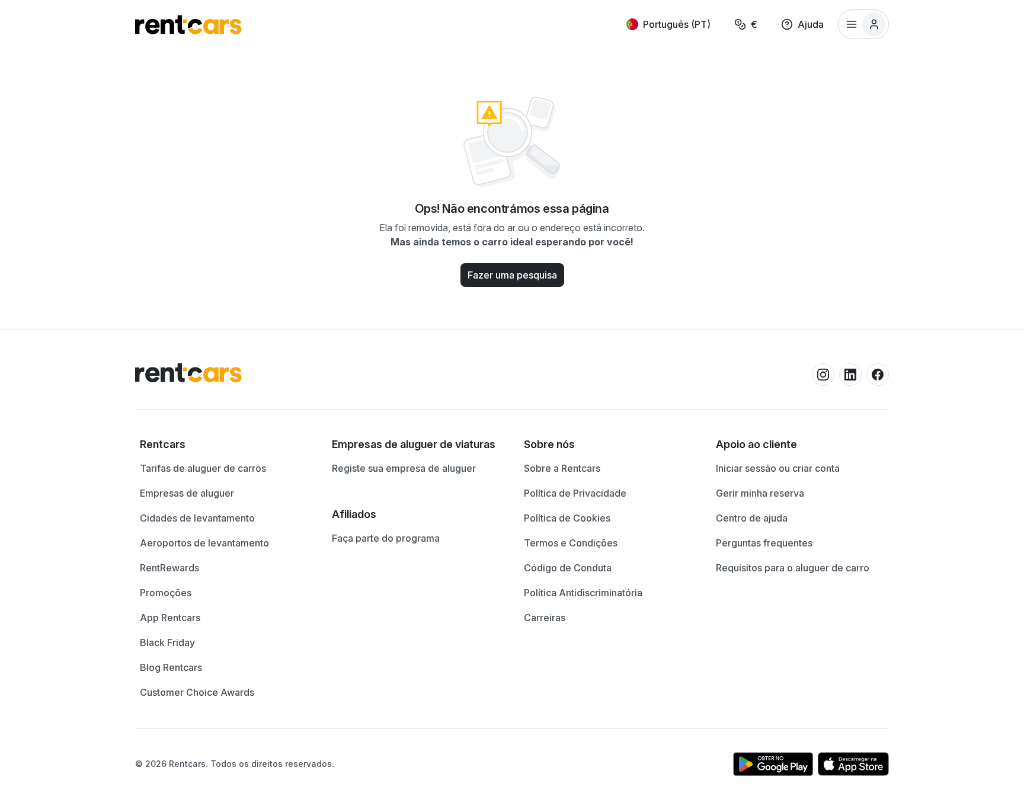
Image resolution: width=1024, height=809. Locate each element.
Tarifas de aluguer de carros (203, 468)
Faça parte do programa (386, 538)
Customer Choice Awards (197, 692)
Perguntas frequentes (764, 543)
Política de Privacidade (575, 493)
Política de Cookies (567, 518)
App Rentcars (170, 617)
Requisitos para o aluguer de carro (792, 568)
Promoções (165, 593)
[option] (224, 444)
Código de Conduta (568, 568)
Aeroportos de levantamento (204, 543)
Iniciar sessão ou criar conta (778, 468)
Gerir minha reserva (760, 493)
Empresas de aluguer (187, 493)
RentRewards (169, 568)
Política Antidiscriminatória (583, 593)
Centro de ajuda (752, 518)
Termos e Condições (570, 543)
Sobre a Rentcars (562, 468)
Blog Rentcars (171, 667)
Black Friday (167, 642)
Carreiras (544, 617)
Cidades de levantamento (197, 518)
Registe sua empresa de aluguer (404, 468)
